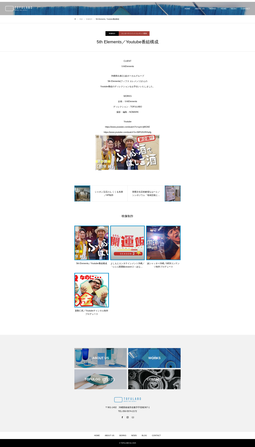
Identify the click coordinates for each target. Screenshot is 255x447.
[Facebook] (122, 417)
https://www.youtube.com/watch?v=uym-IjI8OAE (127, 127)
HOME (187, 9)
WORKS (212, 9)
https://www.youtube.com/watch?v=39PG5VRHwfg (127, 132)
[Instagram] (127, 417)
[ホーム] (75, 19)
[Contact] (132, 417)
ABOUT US (199, 9)
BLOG (233, 9)
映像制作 (112, 33)
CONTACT (245, 9)
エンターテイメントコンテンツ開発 (134, 33)
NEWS (223, 9)
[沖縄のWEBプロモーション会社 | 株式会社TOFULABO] (18, 8)
